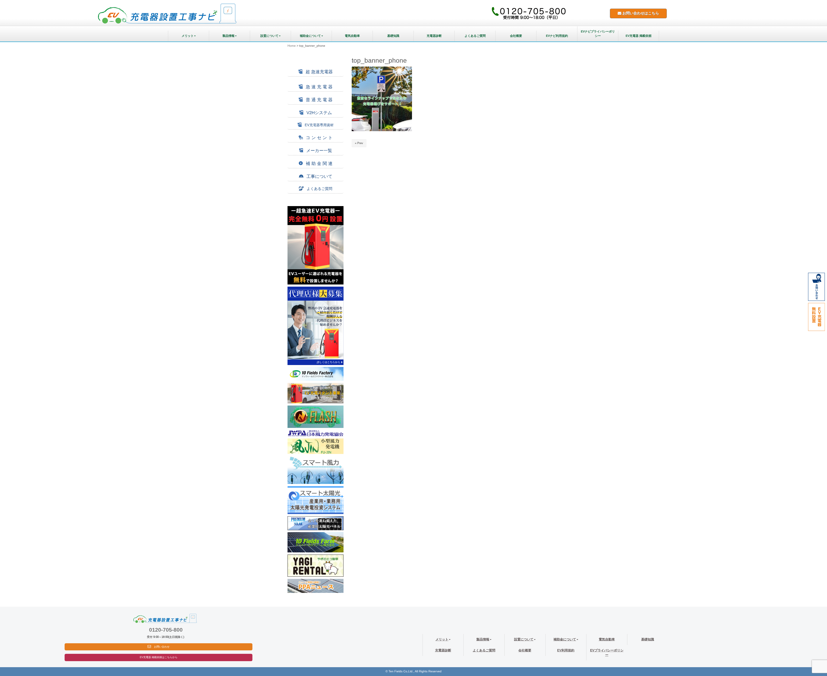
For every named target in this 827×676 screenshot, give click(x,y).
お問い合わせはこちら (640, 13)
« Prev (359, 143)
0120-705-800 (166, 630)
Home (292, 45)
